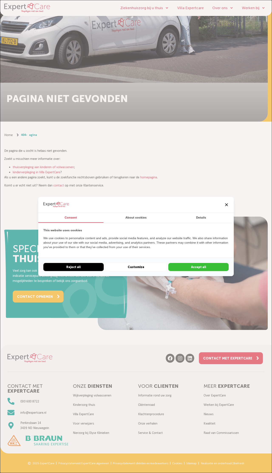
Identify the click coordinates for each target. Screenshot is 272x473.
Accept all (198, 267)
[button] (226, 205)
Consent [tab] (71, 217)
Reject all (73, 267)
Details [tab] (201, 217)
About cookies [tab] (136, 217)
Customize (136, 267)
